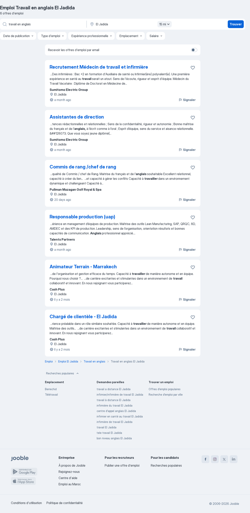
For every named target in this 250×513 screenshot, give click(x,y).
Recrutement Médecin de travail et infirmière (99, 67)
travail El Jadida (106, 427)
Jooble (234, 504)
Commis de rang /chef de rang (83, 167)
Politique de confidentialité (64, 503)
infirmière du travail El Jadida (114, 405)
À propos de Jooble (72, 465)
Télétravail (51, 394)
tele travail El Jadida (109, 432)
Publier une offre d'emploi (122, 465)
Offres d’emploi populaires (164, 389)
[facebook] (205, 459)
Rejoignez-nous (69, 472)
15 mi (162, 24)
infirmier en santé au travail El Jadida (120, 416)
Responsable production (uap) (82, 217)
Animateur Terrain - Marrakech (83, 266)
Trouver (236, 24)
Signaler (189, 100)
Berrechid (51, 389)
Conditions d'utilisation (26, 503)
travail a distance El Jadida (113, 389)
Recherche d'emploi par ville (166, 394)
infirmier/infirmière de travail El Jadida (120, 394)
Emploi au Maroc (70, 484)
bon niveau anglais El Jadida (114, 438)
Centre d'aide (68, 478)
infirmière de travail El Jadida (114, 422)
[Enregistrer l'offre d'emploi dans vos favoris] (193, 68)
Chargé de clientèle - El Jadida (83, 316)
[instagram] (215, 459)
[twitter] (224, 459)
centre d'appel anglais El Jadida (116, 411)
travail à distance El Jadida (113, 400)
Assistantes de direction (77, 117)
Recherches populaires (60, 373)
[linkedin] (234, 459)
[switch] (194, 50)
